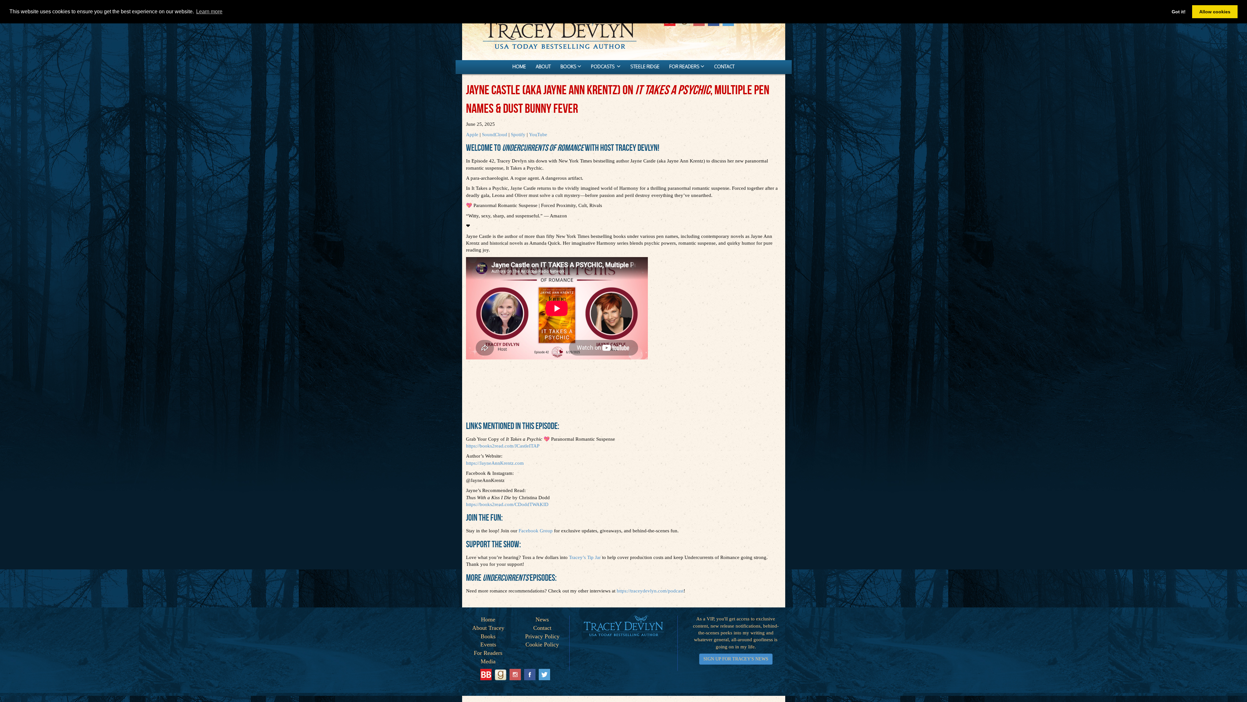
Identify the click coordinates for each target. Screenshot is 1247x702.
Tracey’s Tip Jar (585, 557)
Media (488, 661)
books (569, 66)
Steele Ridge (645, 66)
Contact (542, 628)
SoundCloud (494, 134)
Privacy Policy (542, 636)
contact (724, 66)
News (542, 619)
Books (488, 636)
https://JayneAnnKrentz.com (495, 463)
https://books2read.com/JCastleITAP (502, 445)
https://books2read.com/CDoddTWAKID (507, 504)
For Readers (488, 653)
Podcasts (604, 66)
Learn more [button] (209, 11)
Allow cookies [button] (1214, 11)
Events (488, 644)
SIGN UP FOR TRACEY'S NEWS (735, 658)
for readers (684, 66)
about (543, 66)
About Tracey (488, 628)
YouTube (538, 134)
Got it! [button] (1179, 11)
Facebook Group (536, 530)
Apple (472, 134)
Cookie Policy (542, 644)
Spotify (518, 134)
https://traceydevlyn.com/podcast (650, 590)
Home (488, 619)
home (519, 66)
